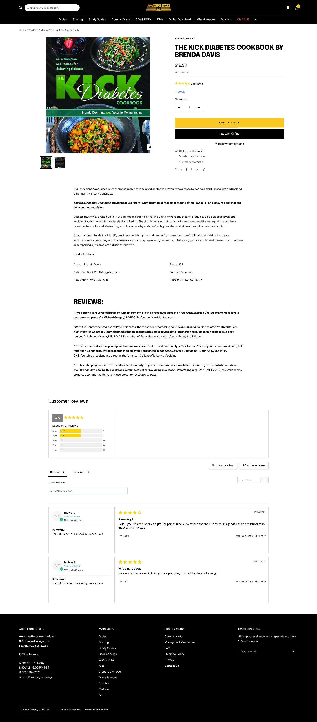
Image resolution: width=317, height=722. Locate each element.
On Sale (243, 19)
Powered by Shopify (96, 709)
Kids (160, 19)
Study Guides (97, 19)
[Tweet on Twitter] (197, 169)
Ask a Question (224, 465)
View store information (192, 161)
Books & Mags (121, 19)
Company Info (174, 636)
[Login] (288, 7)
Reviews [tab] (55, 472)
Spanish (226, 19)
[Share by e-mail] (203, 169)
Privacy (169, 660)
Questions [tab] (78, 472)
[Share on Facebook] (186, 169)
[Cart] (296, 8)
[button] (257, 535)
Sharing (78, 19)
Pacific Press (185, 38)
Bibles (63, 19)
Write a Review (256, 465)
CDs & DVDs (143, 19)
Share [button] (126, 535)
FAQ (167, 648)
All (256, 19)
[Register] (292, 651)
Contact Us (172, 665)
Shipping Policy (174, 654)
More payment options (229, 143)
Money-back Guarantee (180, 642)
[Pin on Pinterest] (191, 169)
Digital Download (180, 19)
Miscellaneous (206, 19)
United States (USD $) (33, 709)
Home (22, 30)
